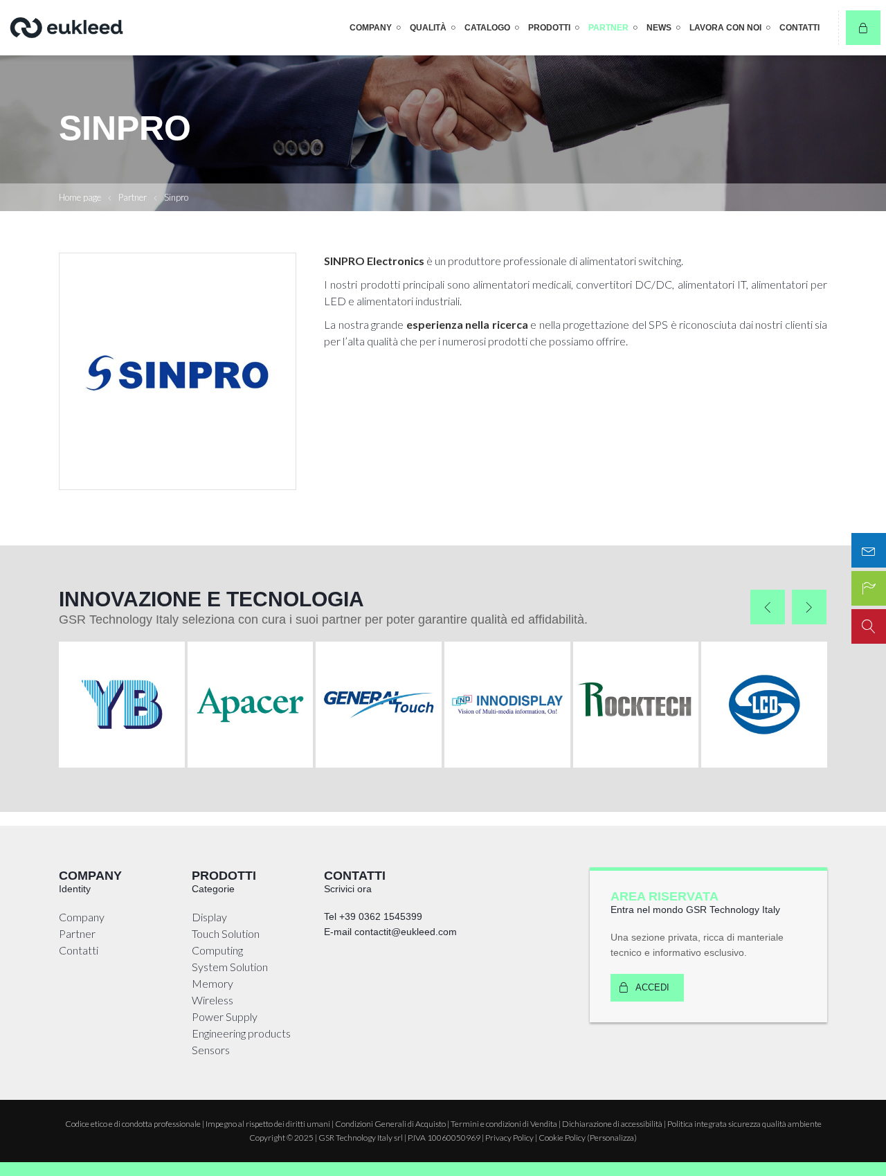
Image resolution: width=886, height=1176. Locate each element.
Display (209, 916)
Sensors (211, 1049)
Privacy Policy (509, 1137)
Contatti (799, 28)
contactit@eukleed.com (405, 931)
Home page (80, 197)
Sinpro (176, 197)
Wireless (212, 999)
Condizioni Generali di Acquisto (390, 1124)
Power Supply (224, 1016)
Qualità (428, 28)
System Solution (230, 966)
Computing (217, 950)
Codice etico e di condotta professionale (133, 1124)
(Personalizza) (612, 1137)
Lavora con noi (725, 28)
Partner (608, 28)
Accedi (652, 987)
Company (371, 28)
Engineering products (241, 1033)
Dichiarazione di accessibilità (612, 1124)
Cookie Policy (562, 1137)
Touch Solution (226, 933)
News (659, 28)
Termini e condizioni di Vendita (504, 1124)
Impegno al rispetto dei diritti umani (268, 1124)
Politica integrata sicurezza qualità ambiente (744, 1124)
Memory (212, 983)
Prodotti (549, 28)
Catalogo (487, 28)
